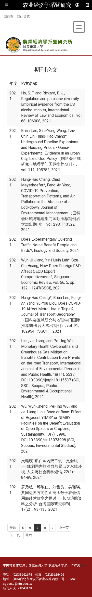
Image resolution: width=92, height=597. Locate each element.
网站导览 (23, 16)
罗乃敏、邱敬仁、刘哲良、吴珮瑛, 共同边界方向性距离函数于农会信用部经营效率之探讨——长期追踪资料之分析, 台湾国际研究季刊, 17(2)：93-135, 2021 (51, 498)
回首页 (8, 16)
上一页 (64, 528)
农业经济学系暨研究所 (50, 5)
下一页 (15, 535)
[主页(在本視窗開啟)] (39, 45)
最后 (29, 535)
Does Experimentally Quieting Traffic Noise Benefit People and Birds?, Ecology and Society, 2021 (50, 245)
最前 (13, 528)
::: (2, 16)
